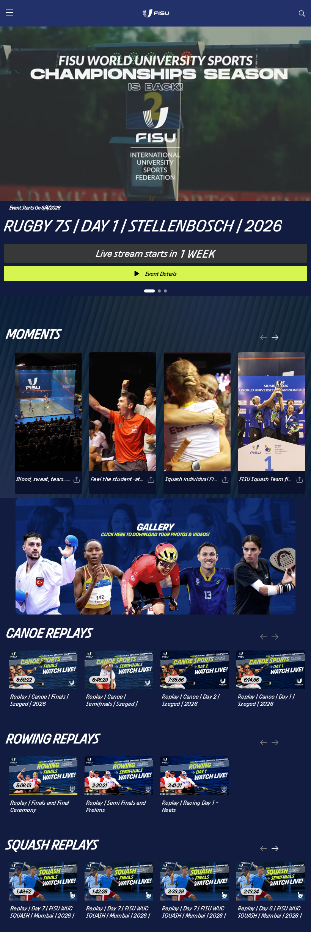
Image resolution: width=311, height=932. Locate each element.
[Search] (302, 14)
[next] (275, 338)
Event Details (161, 274)
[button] (9, 13)
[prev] (263, 338)
